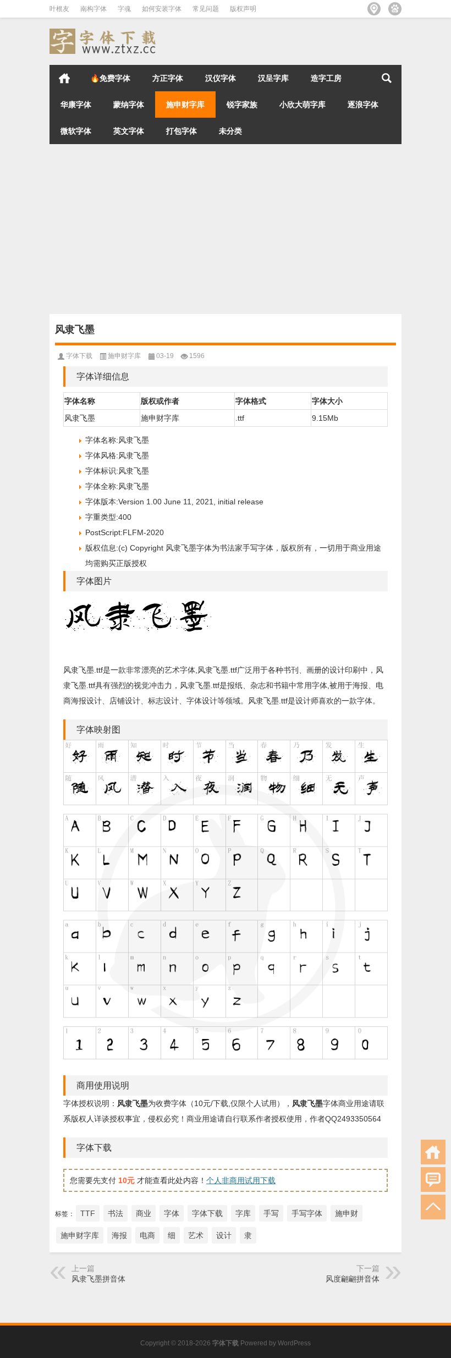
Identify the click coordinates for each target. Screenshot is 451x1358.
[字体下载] (105, 32)
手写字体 (307, 1213)
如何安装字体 (162, 9)
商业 (143, 1213)
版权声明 (243, 9)
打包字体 (181, 131)
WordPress (294, 1343)
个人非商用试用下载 (241, 1180)
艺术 (196, 1235)
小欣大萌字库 (302, 104)
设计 (224, 1235)
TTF (87, 1213)
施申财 (346, 1213)
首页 (64, 78)
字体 (171, 1213)
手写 (271, 1213)
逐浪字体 (363, 104)
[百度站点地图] (395, 8)
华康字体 (76, 104)
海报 (119, 1235)
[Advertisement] (225, 232)
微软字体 (76, 131)
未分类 (230, 131)
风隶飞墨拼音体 (98, 1278)
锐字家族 (242, 104)
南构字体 (93, 9)
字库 (243, 1213)
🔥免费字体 (110, 78)
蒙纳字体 (128, 104)
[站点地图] (374, 8)
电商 (147, 1235)
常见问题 (206, 9)
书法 (115, 1213)
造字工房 (326, 78)
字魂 (124, 9)
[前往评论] (433, 1179)
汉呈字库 (273, 78)
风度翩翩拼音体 (353, 1278)
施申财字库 (185, 104)
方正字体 (167, 78)
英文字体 (128, 131)
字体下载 (79, 356)
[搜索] (387, 78)
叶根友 (59, 9)
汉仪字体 (220, 78)
